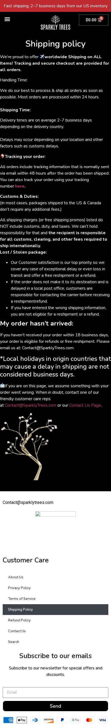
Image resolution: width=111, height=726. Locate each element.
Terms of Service (22, 598)
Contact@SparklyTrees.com (30, 405)
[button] (7, 19)
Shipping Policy (20, 609)
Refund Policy (19, 620)
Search (13, 641)
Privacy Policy (19, 588)
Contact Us (17, 631)
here (20, 186)
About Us (15, 577)
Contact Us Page (85, 405)
